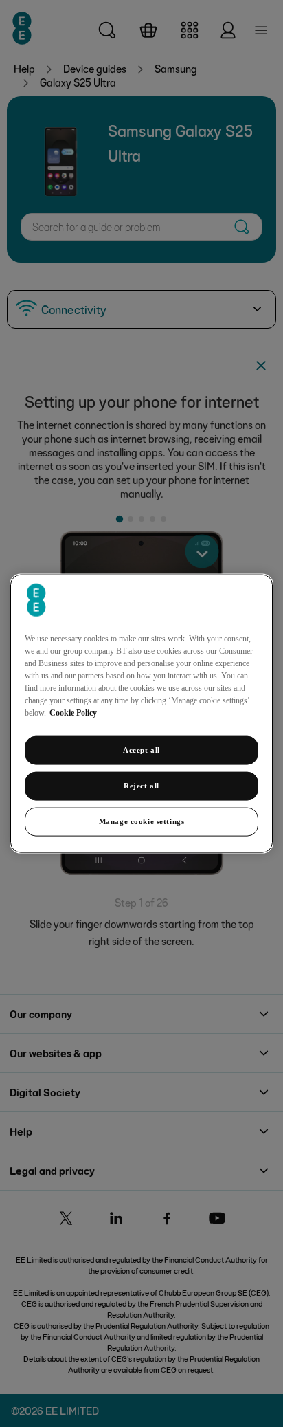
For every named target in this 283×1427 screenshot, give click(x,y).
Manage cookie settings (142, 821)
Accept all (141, 750)
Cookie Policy (73, 713)
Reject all (141, 786)
